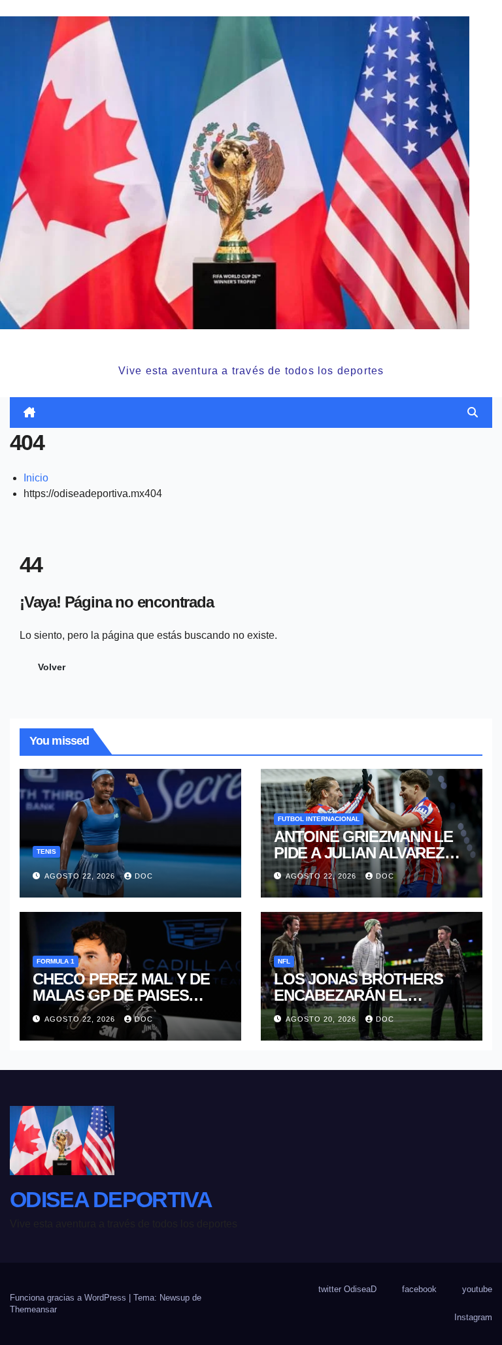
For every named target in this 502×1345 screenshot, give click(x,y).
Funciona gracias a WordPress (69, 1298)
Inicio (36, 477)
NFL (284, 961)
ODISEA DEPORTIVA (251, 344)
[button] (472, 412)
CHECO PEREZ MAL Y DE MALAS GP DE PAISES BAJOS (121, 995)
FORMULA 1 (56, 961)
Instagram (473, 1317)
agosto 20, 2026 (322, 1019)
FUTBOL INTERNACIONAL (319, 818)
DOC (144, 876)
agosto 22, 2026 (81, 876)
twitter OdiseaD (347, 1289)
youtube (477, 1289)
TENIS (46, 851)
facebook (419, 1289)
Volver (51, 667)
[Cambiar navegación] (253, 413)
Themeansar (33, 1309)
